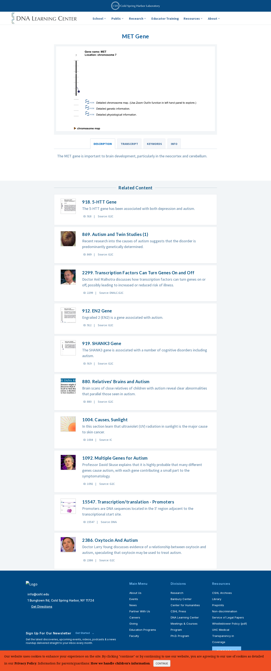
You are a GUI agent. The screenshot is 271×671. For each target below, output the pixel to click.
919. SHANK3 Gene (101, 343)
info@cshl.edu (38, 594)
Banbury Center (181, 599)
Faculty (134, 636)
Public (116, 18)
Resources (192, 18)
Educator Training (165, 18)
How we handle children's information (120, 663)
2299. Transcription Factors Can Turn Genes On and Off (138, 272)
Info (174, 144)
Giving (133, 623)
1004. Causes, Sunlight (105, 419)
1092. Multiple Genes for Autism (115, 457)
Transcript (129, 144)
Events (133, 599)
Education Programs (142, 629)
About (212, 18)
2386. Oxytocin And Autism (110, 540)
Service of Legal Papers (228, 617)
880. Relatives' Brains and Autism (116, 381)
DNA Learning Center (185, 617)
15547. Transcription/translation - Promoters (128, 501)
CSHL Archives (222, 593)
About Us (135, 593)
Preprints (218, 605)
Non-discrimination (224, 611)
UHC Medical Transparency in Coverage (223, 636)
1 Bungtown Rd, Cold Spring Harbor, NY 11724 (61, 600)
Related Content (135, 187)
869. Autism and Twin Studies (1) (115, 234)
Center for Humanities (185, 605)
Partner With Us (139, 611)
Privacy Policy (25, 663)
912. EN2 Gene (97, 310)
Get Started (82, 633)
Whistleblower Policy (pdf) (229, 623)
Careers (134, 617)
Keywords (154, 144)
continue (162, 663)
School (98, 18)
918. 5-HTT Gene (99, 201)
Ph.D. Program (180, 636)
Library (216, 599)
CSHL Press (178, 611)
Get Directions (41, 606)
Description (103, 144)
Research (136, 18)
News (133, 605)
